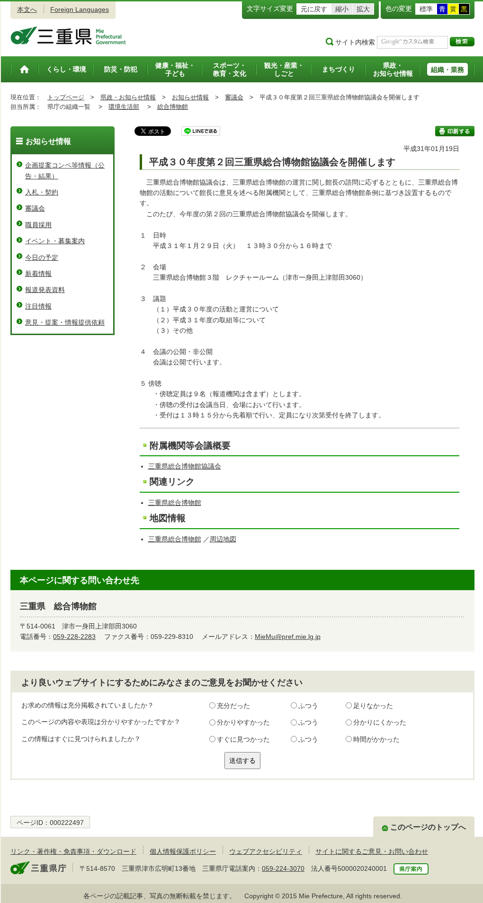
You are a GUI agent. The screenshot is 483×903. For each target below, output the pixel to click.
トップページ (65, 97)
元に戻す (314, 9)
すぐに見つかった (243, 739)
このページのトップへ (428, 827)
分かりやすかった (243, 722)
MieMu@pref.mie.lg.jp (288, 636)
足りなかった (373, 705)
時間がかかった (376, 739)
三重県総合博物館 (174, 502)
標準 (426, 9)
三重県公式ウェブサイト (68, 35)
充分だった (233, 705)
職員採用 (38, 225)
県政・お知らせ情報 (128, 97)
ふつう (308, 705)
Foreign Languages (79, 9)
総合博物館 (172, 106)
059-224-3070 (283, 868)
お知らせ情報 (190, 97)
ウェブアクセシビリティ (265, 851)
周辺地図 (223, 539)
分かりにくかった (379, 722)
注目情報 (38, 306)
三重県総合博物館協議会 (184, 466)
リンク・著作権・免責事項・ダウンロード (73, 851)
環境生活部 (123, 106)
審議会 (234, 97)
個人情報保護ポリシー (183, 851)
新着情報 (38, 273)
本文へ (27, 9)
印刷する (454, 131)
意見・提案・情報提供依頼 (65, 322)
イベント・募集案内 (55, 241)
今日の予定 (41, 257)
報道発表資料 (45, 289)
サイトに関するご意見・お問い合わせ (371, 851)
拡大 (363, 9)
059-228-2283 (74, 636)
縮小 (342, 9)
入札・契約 (41, 192)
